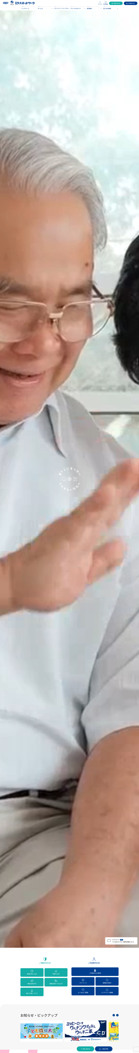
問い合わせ (86, 1049)
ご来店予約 (105, 1049)
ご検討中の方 (116, 3)
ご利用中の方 (131, 3)
